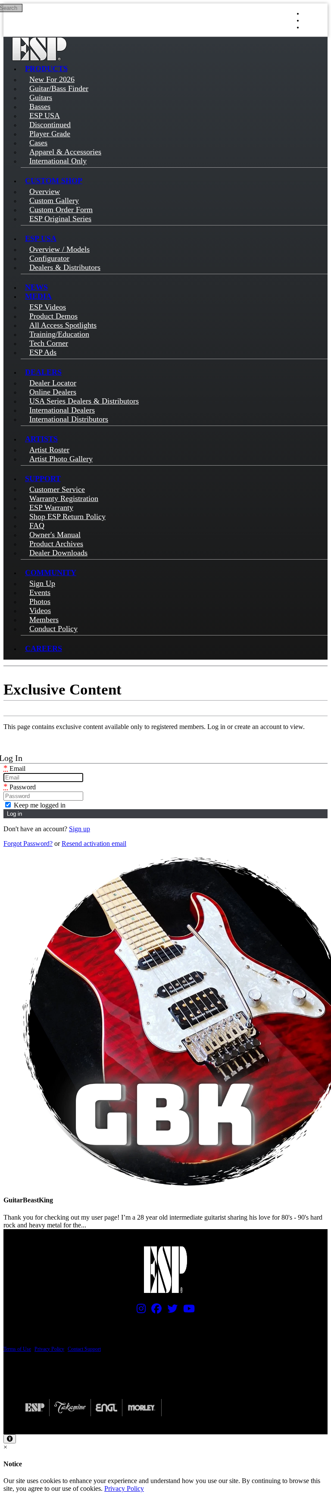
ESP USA (40, 238)
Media (38, 296)
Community (50, 572)
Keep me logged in (39, 805)
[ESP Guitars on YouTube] (187, 1311)
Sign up (79, 829)
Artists (41, 439)
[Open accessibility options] (9, 1438)
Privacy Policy (49, 1349)
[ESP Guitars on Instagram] (139, 1311)
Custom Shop (53, 180)
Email (14, 768)
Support (43, 478)
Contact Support (84, 1349)
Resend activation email (94, 843)
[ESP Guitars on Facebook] (154, 1311)
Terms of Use (17, 1349)
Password (19, 787)
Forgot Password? (28, 843)
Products (46, 68)
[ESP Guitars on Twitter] (170, 1311)
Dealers (43, 372)
